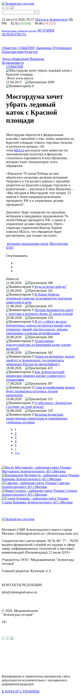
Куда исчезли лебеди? (51, 287)
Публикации (62, 48)
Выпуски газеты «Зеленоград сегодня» (19, 31)
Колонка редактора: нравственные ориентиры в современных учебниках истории (37, 418)
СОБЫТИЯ (26, 48)
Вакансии (37, 59)
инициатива (31, 243)
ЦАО (10, 247)
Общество (9, 48)
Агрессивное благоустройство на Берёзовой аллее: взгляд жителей (38, 344)
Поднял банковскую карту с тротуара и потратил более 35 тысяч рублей (39, 312)
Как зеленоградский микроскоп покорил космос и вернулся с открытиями (35, 375)
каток (44, 243)
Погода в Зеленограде (51, 19)
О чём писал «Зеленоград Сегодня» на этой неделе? (39, 405)
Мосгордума (58, 243)
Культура (31, 52)
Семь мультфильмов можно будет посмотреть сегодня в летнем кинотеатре (40, 391)
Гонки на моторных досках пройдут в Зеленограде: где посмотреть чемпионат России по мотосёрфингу (40, 360)
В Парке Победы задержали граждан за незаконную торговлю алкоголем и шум (39, 298)
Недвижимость (13, 63)
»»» (17, 453)
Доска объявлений (15, 59)
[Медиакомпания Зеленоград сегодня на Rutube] (3, 8)
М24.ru (19, 150)
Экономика (43, 48)
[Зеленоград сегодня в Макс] (14, 8)
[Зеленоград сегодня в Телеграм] (8, 8)
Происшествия (13, 52)
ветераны (14, 243)
